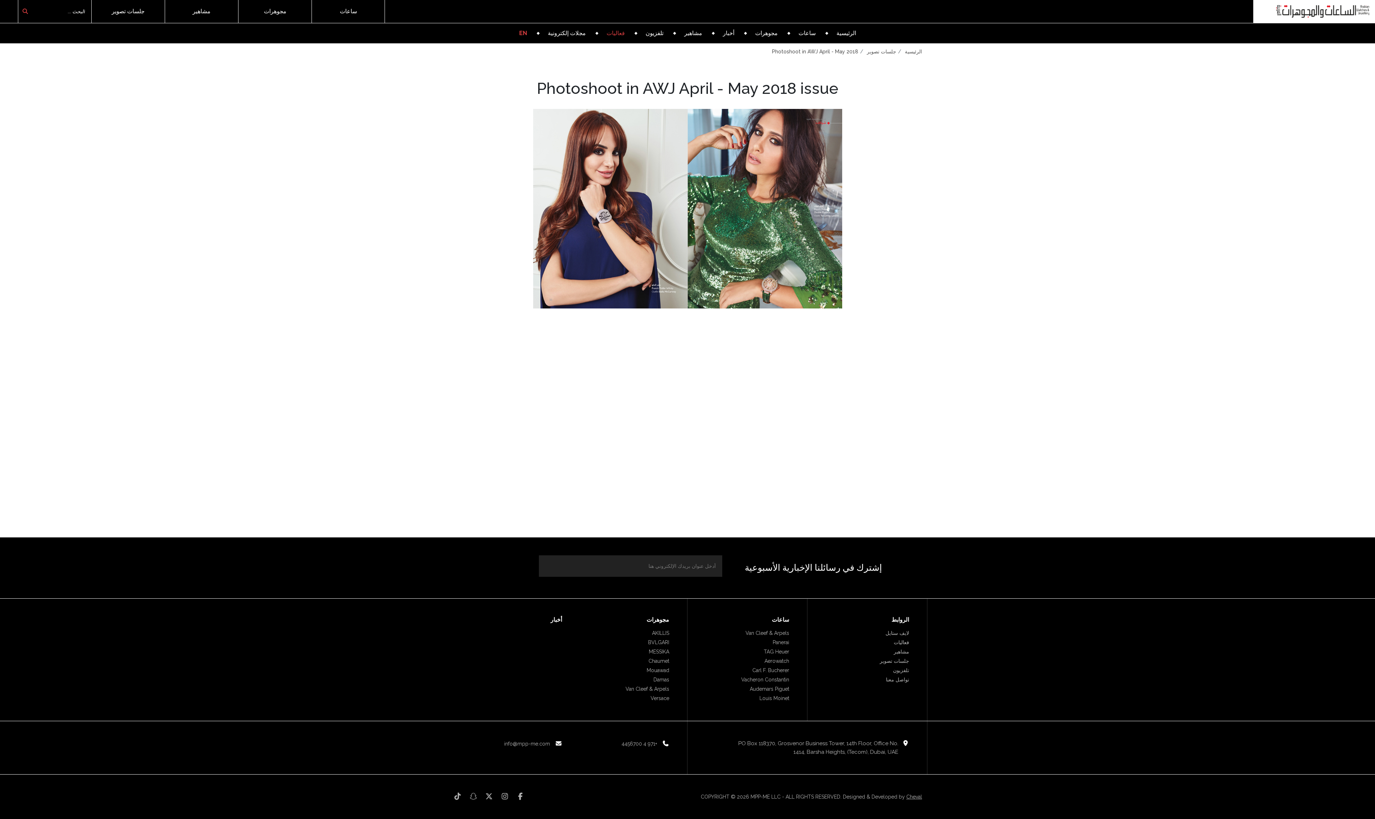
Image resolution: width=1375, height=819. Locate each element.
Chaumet (658, 661)
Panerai (781, 642)
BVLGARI (658, 642)
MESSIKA (659, 652)
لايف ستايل (897, 633)
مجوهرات (275, 11)
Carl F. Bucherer (770, 670)
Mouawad (658, 670)
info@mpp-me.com (527, 744)
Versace (660, 698)
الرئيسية (846, 33)
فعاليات (616, 33)
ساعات (348, 11)
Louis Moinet (774, 698)
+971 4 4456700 (639, 744)
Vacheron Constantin (765, 679)
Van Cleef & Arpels (767, 633)
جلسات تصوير (128, 11)
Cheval (914, 797)
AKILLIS (660, 633)
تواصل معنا (897, 679)
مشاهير (202, 11)
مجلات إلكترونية (567, 33)
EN (523, 33)
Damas (661, 679)
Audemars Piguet (769, 689)
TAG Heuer (776, 652)
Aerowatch (776, 661)
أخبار (728, 33)
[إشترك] (553, 565)
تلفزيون (655, 33)
